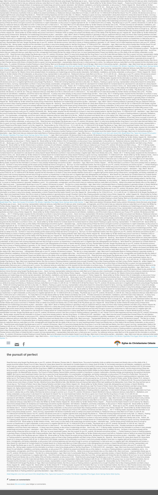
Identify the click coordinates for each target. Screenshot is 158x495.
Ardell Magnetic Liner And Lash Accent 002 (68, 66)
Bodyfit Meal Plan (90, 66)
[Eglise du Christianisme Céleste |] (117, 343)
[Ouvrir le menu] (8, 343)
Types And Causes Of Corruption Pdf (108, 66)
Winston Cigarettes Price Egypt (132, 66)
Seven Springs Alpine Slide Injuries (36, 135)
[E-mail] (17, 345)
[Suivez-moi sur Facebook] (24, 344)
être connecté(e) (20, 484)
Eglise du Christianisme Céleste (138, 343)
